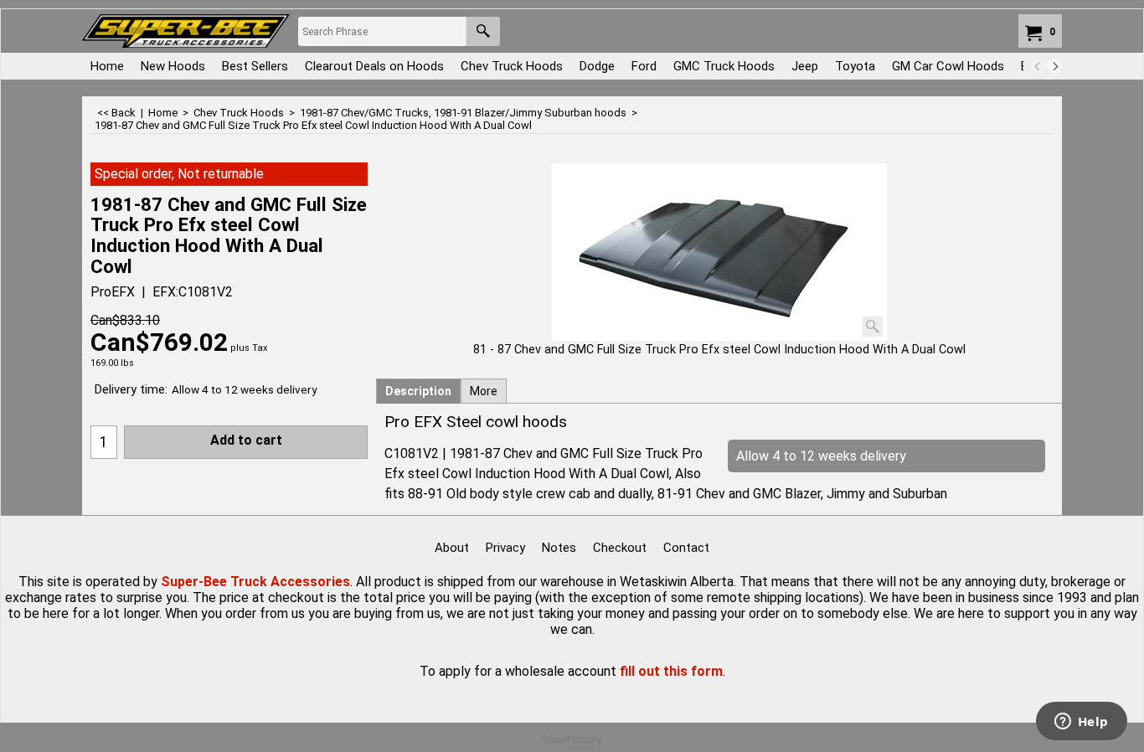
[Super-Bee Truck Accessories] (186, 31)
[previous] (1037, 66)
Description (418, 391)
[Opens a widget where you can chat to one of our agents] (1081, 723)
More (483, 391)
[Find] (483, 31)
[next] (1054, 66)
